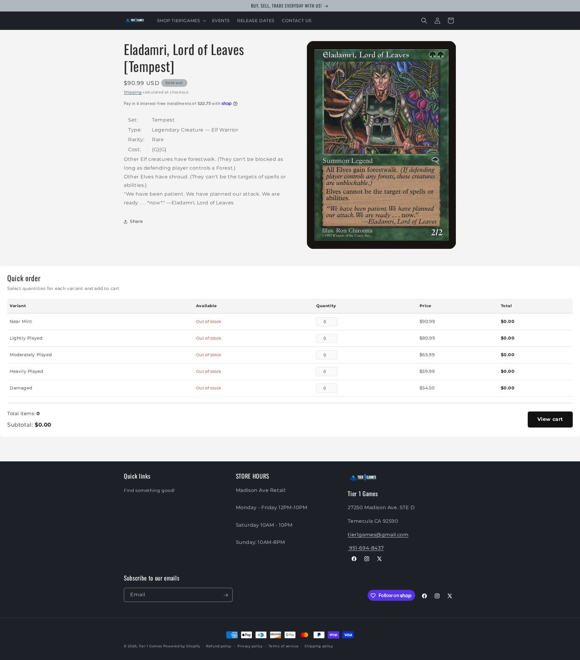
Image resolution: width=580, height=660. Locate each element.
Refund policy (218, 646)
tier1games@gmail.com (378, 534)
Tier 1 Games (150, 646)
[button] (180, 20)
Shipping (133, 92)
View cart (550, 419)
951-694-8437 (366, 548)
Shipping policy (318, 646)
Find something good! (149, 490)
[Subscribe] (225, 595)
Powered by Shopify (181, 646)
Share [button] (136, 221)
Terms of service (283, 646)
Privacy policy (250, 646)
